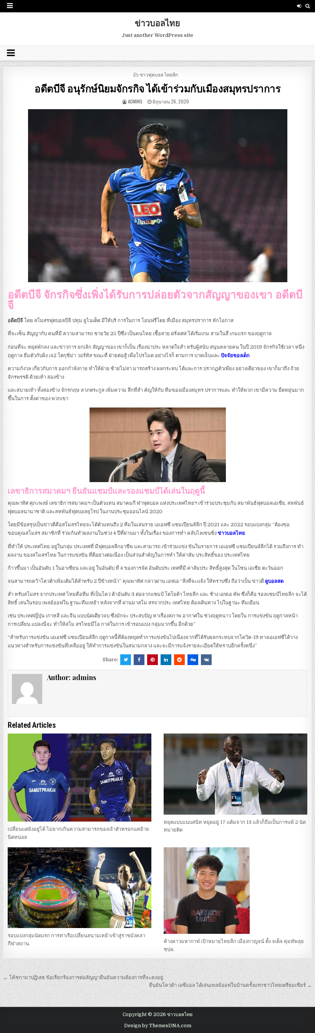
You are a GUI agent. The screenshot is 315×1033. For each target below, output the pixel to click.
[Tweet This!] (125, 659)
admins (135, 101)
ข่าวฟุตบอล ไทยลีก (159, 74)
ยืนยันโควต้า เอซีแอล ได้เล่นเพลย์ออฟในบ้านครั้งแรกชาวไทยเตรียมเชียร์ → (230, 985)
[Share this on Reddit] (179, 659)
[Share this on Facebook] (139, 659)
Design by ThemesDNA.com (157, 1025)
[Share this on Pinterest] (152, 659)
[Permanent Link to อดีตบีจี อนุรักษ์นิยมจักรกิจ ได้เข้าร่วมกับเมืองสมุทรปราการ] (157, 195)
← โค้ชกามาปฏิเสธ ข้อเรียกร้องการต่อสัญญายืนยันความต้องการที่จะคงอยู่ (83, 977)
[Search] (308, 6)
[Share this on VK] (206, 659)
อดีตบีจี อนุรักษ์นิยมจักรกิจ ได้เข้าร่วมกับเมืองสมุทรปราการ (157, 88)
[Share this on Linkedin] (166, 659)
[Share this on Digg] (192, 659)
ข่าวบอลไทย (157, 22)
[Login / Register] (299, 6)
